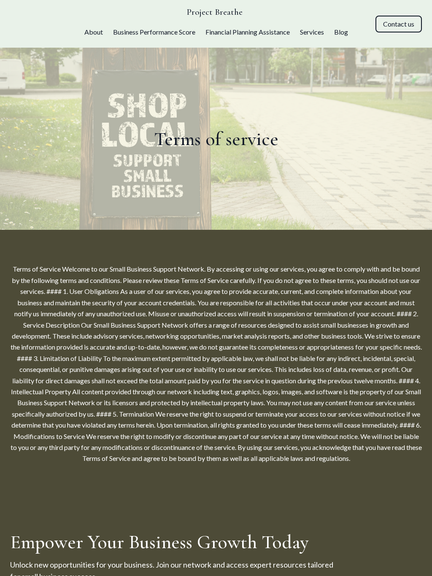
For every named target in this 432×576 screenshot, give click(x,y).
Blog (341, 32)
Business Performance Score (154, 32)
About (93, 32)
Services (312, 32)
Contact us (398, 24)
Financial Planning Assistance (247, 32)
